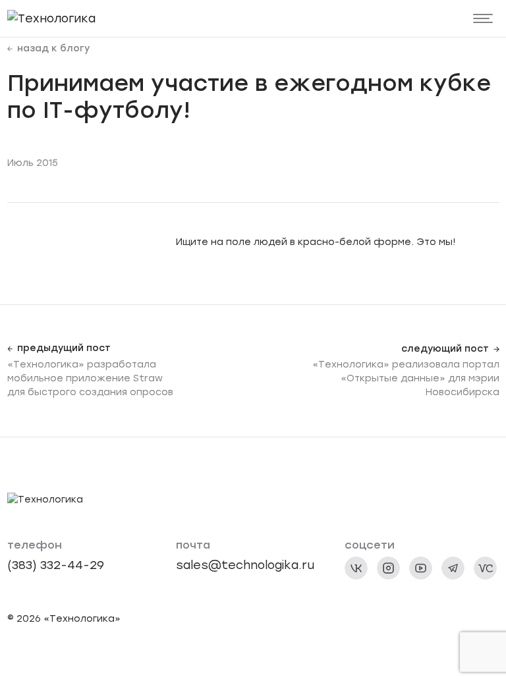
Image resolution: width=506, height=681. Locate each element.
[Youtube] (420, 568)
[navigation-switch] (483, 19)
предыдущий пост (64, 348)
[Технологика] (51, 18)
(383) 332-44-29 (55, 565)
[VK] (356, 568)
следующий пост (445, 349)
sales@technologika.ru (245, 565)
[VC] (485, 568)
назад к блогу (53, 48)
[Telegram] (452, 568)
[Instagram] (388, 568)
